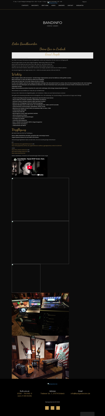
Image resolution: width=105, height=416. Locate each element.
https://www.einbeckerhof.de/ (18, 153)
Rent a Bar (45, 5)
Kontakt (70, 5)
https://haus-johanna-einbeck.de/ (19, 149)
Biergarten (79, 5)
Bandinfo (62, 5)
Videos (53, 5)
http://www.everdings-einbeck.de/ (19, 151)
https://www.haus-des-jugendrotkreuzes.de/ (22, 144)
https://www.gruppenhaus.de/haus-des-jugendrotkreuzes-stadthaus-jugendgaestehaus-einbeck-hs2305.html (37, 145)
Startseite (25, 5)
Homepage (49, 26)
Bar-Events (35, 5)
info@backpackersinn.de (80, 393)
